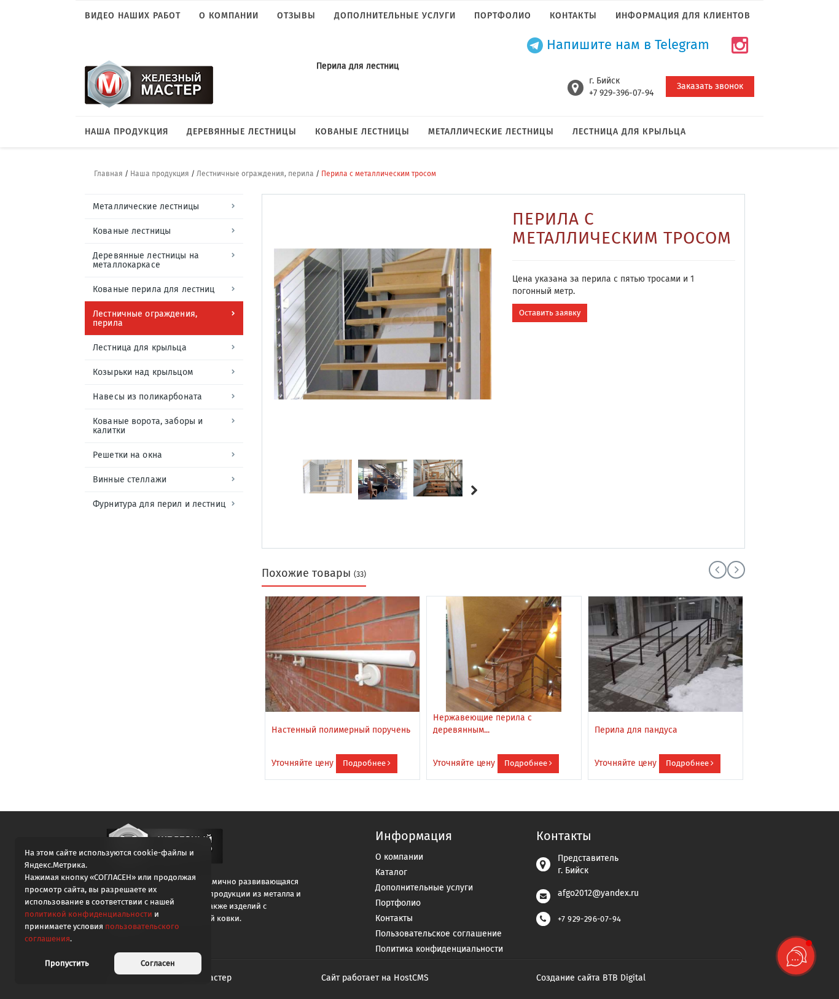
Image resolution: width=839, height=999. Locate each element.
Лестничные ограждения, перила (255, 173)
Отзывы (296, 15)
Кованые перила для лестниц (153, 289)
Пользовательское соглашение (438, 933)
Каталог (391, 872)
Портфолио (502, 15)
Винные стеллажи (129, 479)
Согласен (158, 963)
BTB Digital (624, 978)
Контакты (573, 15)
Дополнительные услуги (395, 15)
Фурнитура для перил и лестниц (159, 504)
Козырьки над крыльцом (143, 372)
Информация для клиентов (683, 15)
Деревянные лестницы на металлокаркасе (146, 260)
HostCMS (411, 978)
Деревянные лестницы (242, 131)
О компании (229, 15)
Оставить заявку (549, 312)
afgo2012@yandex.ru (598, 893)
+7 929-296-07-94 (589, 919)
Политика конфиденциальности (439, 949)
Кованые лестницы (362, 131)
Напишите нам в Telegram (626, 45)
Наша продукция (126, 131)
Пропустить (67, 963)
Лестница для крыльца (629, 131)
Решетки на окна (127, 455)
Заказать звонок (710, 86)
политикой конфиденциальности (88, 914)
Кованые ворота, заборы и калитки (148, 426)
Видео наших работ (133, 15)
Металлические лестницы (491, 131)
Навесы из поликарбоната (147, 397)
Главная (108, 173)
